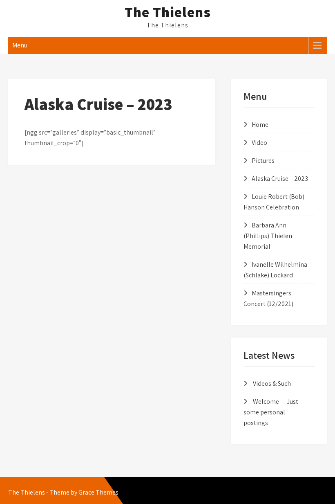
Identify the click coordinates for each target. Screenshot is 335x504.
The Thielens (168, 11)
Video (259, 142)
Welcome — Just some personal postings (270, 412)
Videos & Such (272, 383)
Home (260, 124)
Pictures (263, 160)
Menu (19, 45)
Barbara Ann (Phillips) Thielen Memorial (267, 236)
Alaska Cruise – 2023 (280, 178)
